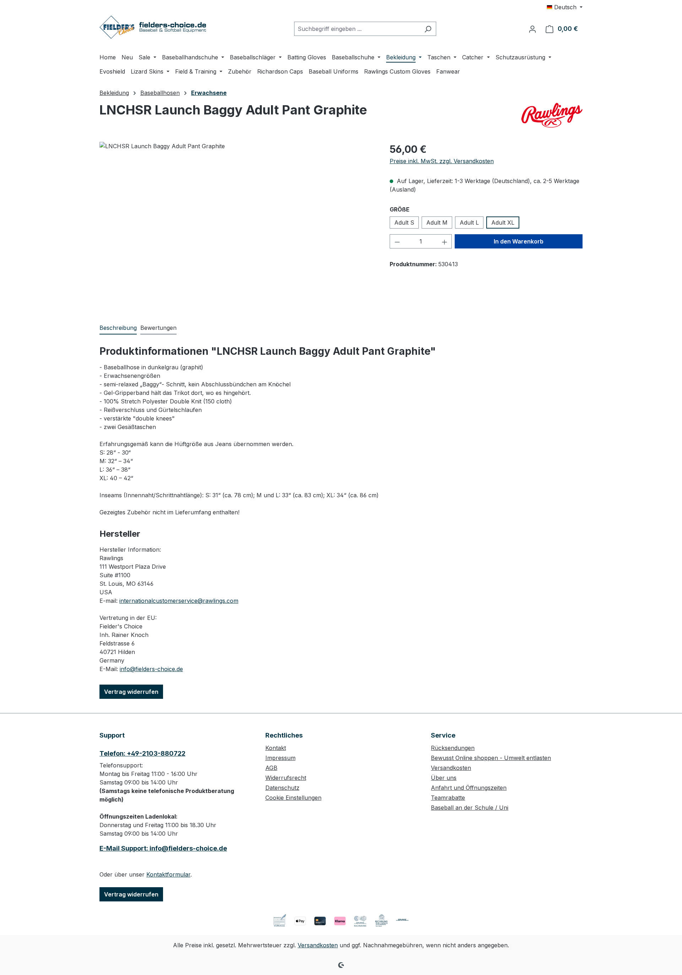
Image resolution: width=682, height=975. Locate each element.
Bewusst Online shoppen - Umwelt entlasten (491, 757)
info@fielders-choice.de (151, 669)
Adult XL (502, 222)
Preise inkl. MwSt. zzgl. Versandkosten (442, 161)
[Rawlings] (551, 115)
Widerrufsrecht (285, 777)
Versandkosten (451, 767)
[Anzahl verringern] (397, 241)
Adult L (469, 222)
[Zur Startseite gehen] (152, 27)
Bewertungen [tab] (158, 327)
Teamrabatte (448, 797)
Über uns (443, 777)
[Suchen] (428, 29)
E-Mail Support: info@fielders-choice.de (163, 848)
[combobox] (357, 29)
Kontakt (275, 747)
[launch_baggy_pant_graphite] (237, 218)
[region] (237, 218)
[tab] (118, 328)
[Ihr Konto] (532, 29)
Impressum (280, 757)
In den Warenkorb (518, 241)
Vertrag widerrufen (131, 691)
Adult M (437, 222)
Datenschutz (282, 787)
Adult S (404, 222)
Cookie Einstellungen (293, 797)
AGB (271, 767)
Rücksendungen (453, 747)
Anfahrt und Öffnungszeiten (469, 787)
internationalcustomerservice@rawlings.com (178, 600)
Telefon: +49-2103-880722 (142, 753)
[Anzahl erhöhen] (444, 241)
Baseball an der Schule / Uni (469, 807)
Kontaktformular (168, 874)
